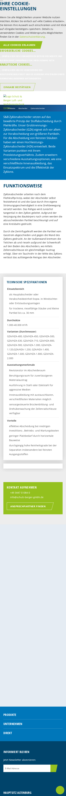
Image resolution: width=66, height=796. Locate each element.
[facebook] (5, 777)
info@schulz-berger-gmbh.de (26, 497)
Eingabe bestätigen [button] (17, 87)
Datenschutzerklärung (32, 36)
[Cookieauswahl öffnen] (1, 0)
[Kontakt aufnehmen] (60, 790)
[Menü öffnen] (60, 98)
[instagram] (11, 777)
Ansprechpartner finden (28, 506)
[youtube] (23, 777)
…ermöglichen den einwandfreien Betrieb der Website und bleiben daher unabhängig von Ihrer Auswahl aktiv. (31, 55)
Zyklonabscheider (38, 108)
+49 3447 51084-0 (20, 492)
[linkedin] (17, 777)
